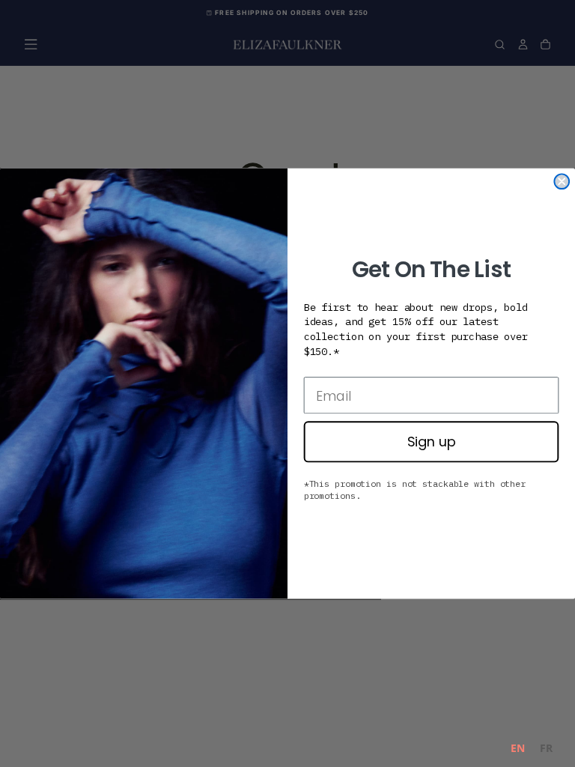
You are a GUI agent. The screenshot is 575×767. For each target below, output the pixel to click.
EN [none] (518, 748)
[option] (546, 750)
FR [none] (546, 748)
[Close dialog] (561, 181)
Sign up (431, 441)
